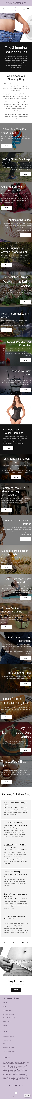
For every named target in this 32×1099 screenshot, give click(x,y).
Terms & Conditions (8, 1047)
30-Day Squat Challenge (14, 823)
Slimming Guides (8, 1010)
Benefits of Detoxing (12, 872)
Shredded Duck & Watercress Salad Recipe (15, 917)
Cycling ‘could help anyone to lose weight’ (15, 895)
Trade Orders (7, 1021)
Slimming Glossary (8, 1014)
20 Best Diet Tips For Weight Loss (15, 804)
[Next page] (27, 943)
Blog (4, 1006)
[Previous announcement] (3, 3)
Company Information (9, 1051)
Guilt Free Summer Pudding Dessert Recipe (15, 846)
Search (5, 1025)
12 (23, 942)
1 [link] (4, 942)
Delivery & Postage (8, 1036)
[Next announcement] (29, 3)
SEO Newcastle (23, 1096)
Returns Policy (7, 1040)
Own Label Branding (9, 1017)
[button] (3, 9)
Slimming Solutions (13, 1096)
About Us (6, 1002)
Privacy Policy (7, 1043)
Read (6, 145)
